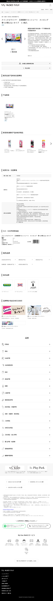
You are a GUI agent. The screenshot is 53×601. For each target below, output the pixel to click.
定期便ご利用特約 (5, 583)
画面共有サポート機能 (5, 593)
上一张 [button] (2, 39)
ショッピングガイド (5, 573)
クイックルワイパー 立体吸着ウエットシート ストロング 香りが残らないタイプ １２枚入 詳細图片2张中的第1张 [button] (12, 49)
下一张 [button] (24, 39)
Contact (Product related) (8, 509)
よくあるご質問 (4, 576)
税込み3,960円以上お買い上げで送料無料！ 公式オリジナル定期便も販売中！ (26, 1)
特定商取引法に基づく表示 (6, 590)
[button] (26, 63)
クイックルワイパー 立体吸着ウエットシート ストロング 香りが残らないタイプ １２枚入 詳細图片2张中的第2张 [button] (14, 49)
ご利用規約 (4, 581)
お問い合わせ (4, 578)
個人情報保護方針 (5, 585)
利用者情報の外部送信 (5, 588)
